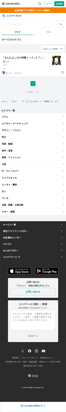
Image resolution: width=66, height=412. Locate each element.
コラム (4, 65)
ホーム (4, 101)
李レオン (9, 73)
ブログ (14, 101)
